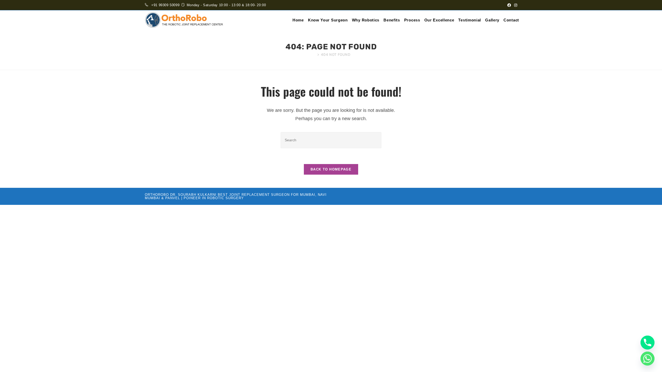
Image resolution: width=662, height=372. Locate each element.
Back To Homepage (331, 169)
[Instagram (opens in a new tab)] (515, 5)
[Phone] (648, 343)
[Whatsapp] (648, 359)
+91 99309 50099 (165, 5)
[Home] (313, 54)
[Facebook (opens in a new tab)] (509, 5)
